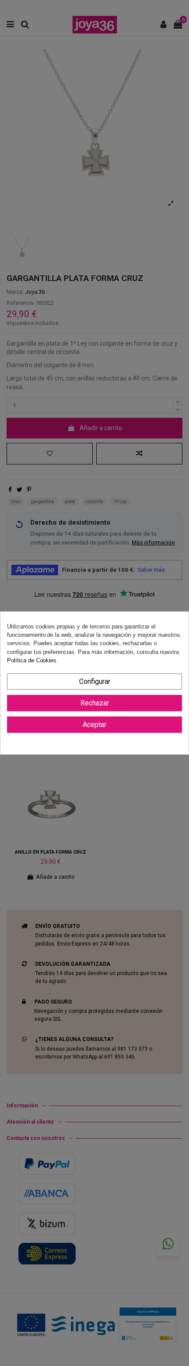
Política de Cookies (31, 660)
